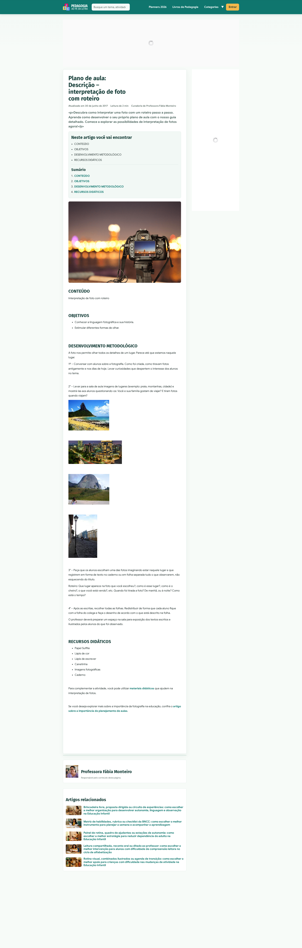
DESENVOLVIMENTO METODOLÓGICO (99, 186)
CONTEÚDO (82, 176)
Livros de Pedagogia (185, 7)
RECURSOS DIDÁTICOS (89, 192)
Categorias (211, 7)
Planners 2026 (158, 7)
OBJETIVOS (81, 181)
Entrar (233, 7)
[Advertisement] (151, 43)
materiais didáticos (142, 688)
